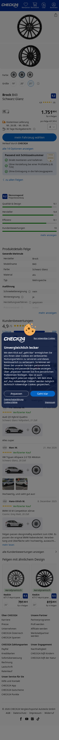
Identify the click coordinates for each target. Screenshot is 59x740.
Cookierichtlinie (10, 402)
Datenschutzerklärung (13, 399)
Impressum (50, 402)
